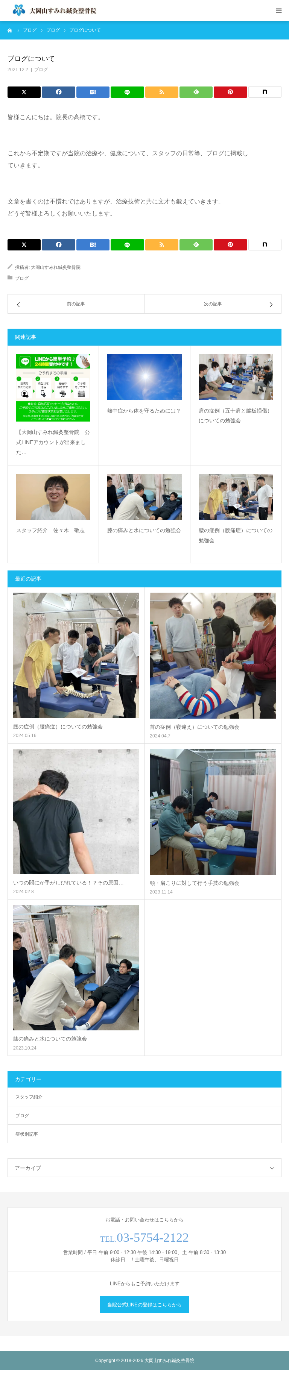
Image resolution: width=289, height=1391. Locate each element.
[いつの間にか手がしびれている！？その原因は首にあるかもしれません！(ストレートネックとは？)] (76, 811)
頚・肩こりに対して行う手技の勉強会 (194, 883)
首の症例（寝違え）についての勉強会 (194, 727)
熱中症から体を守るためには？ (144, 411)
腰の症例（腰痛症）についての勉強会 (235, 535)
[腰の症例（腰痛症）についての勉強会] (236, 497)
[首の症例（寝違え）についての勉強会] (213, 656)
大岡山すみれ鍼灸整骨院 (56, 267)
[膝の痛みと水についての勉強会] (144, 497)
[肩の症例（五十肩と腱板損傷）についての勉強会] (236, 377)
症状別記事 (26, 1134)
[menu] (278, 10)
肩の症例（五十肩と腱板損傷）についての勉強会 (235, 416)
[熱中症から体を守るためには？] (144, 377)
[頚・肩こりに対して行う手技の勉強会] (213, 812)
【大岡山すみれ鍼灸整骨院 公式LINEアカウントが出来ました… (53, 442)
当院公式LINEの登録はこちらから (144, 1305)
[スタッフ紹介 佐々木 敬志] (53, 497)
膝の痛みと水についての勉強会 (144, 530)
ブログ (41, 69)
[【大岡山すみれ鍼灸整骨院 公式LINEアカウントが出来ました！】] (53, 388)
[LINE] (127, 92)
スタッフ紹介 (29, 1097)
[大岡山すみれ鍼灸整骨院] (53, 10)
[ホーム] (10, 30)
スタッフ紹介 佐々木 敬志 (50, 530)
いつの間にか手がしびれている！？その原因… (68, 883)
